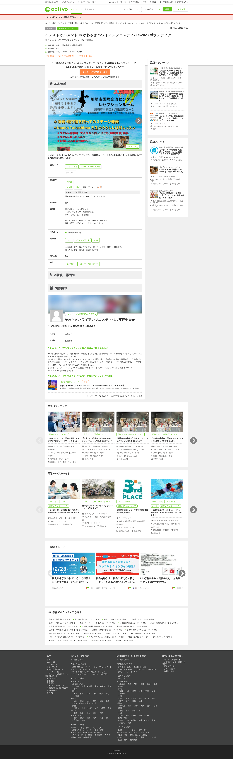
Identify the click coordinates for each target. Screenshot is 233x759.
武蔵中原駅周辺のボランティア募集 (63, 626)
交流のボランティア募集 (102, 640)
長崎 (88, 718)
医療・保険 (76, 737)
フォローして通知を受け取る (95, 72)
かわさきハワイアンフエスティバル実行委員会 (70, 40)
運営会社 (50, 681)
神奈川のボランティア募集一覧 (64, 23)
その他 (107, 735)
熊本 (95, 718)
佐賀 (82, 718)
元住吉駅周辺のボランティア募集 (133, 623)
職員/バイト (90, 9)
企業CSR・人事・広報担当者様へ (162, 2)
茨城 (75, 694)
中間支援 (98, 735)
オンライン (76, 681)
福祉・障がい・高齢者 (93, 732)
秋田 (103, 686)
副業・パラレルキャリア (128, 672)
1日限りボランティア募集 (116, 633)
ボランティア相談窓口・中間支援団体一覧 (56, 675)
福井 (95, 701)
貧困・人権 (76, 732)
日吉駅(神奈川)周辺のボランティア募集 (97, 626)
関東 (74, 691)
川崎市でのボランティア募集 (142, 619)
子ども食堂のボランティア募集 (87, 619)
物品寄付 (104, 674)
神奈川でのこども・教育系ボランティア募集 (106, 637)
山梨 (101, 701)
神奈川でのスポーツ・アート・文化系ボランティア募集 (150, 637)
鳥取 (82, 713)
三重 (95, 703)
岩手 (90, 686)
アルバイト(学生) (125, 669)
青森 (83, 686)
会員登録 (144, 2)
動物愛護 (87, 737)
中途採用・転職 (140, 667)
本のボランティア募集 (125, 640)
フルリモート (123, 679)
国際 (74, 728)
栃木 (82, 694)
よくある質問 (52, 664)
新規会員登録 (52, 691)
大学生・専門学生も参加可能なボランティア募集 (68, 630)
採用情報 (116, 751)
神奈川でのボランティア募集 (115, 619)
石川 (88, 701)
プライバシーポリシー (55, 686)
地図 (99, 187)
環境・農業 (99, 730)
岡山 (95, 713)
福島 (75, 689)
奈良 (109, 708)
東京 (107, 694)
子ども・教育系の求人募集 (59, 619)
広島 (101, 713)
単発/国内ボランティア (81, 667)
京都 (90, 708)
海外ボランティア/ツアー (82, 669)
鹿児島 (76, 720)
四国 (120, 708)
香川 (127, 711)
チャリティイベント (80, 674)
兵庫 (103, 708)
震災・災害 (97, 728)
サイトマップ (52, 667)
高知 (140, 711)
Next (193, 441)
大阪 (96, 708)
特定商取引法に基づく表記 (57, 688)
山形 (109, 686)
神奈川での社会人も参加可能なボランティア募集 (68, 640)
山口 (75, 713)
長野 (107, 701)
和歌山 (76, 708)
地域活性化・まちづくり (82, 730)
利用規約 (50, 683)
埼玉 (95, 694)
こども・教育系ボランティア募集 (62, 623)
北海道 (76, 686)
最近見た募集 (134, 2)
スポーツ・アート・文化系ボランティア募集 (97, 623)
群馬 (88, 694)
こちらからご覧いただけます (106, 77)
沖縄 (83, 720)
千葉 (101, 694)
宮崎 (107, 718)
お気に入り (123, 2)
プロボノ (94, 674)
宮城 (96, 686)
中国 (74, 711)
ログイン (50, 693)
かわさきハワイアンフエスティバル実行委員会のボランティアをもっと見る (114, 396)
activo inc (112, 754)
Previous (40, 441)
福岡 (75, 718)
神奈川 (69, 182)
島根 (88, 713)
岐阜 (75, 703)
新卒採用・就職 (124, 667)
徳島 (121, 711)
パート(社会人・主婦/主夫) (145, 669)
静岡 (82, 703)
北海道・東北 (77, 684)
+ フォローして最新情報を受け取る (81, 314)
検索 (167, 9)
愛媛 (134, 711)
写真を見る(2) (132, 146)
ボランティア (76, 9)
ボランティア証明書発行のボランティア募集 (66, 637)
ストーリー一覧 (53, 672)
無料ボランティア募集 (93, 633)
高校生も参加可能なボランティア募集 (107, 630)
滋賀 (83, 708)
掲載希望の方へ (182, 2)
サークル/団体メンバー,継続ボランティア (88, 672)
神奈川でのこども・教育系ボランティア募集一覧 (98, 23)
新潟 (75, 701)
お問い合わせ (52, 678)
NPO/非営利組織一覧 (55, 669)
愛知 (88, 703)
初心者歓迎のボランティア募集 (143, 633)
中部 (74, 698)
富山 (82, 701)
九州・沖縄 (76, 715)
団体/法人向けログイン (173, 660)
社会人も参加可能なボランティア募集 (132, 626)
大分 (101, 718)
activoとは (112, 2)
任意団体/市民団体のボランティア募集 (64, 633)
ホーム (47, 23)
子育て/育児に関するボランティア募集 (142, 630)
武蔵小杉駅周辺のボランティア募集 (164, 623)
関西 (74, 706)
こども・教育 (84, 728)
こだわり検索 (180, 9)
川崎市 (78, 187)
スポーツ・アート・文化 (82, 735)
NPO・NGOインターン (103, 667)
